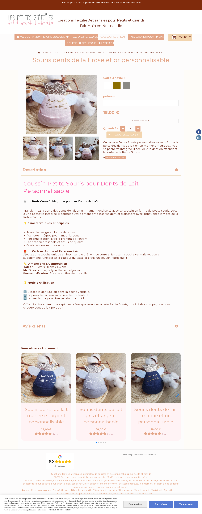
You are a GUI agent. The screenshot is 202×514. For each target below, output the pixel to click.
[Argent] (126, 85)
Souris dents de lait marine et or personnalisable (155, 416)
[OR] (117, 85)
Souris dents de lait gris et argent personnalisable (101, 416)
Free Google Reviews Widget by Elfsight (139, 455)
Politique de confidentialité (59, 510)
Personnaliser (135, 504)
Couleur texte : (114, 78)
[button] (96, 442)
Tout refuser (161, 504)
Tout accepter (186, 504)
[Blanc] (107, 85)
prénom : (109, 96)
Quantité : (110, 128)
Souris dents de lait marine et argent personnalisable (46, 416)
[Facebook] (198, 131)
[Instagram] (198, 137)
